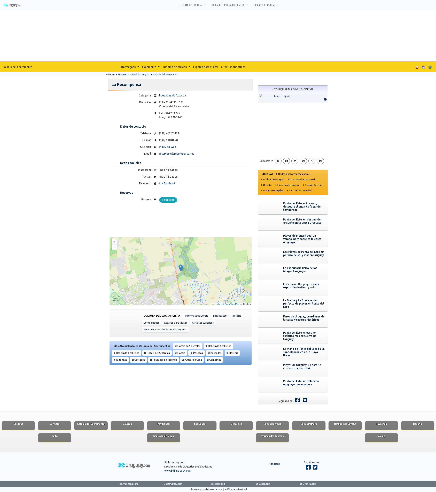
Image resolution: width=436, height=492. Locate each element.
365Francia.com (308, 483)
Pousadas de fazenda (172, 95)
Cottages (139, 359)
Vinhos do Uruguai (273, 179)
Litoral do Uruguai (139, 74)
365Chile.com (263, 483)
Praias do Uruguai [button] (265, 5)
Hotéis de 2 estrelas (158, 352)
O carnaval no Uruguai (302, 179)
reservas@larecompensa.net (176, 153)
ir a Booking (168, 200)
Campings (215, 359)
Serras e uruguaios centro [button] (228, 5)
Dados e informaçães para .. (294, 174)
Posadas (198, 352)
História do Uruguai (288, 185)
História (236, 315)
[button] (180, 267)
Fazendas (121, 359)
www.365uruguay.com (177, 470)
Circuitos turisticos (233, 67)
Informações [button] (128, 67)
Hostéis (233, 352)
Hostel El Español (282, 95)
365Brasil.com (218, 483)
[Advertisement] (218, 36)
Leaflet (217, 303)
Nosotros (274, 463)
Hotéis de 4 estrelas (219, 346)
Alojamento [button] (149, 67)
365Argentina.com (128, 483)
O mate (267, 185)
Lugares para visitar (205, 67)
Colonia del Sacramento (17, 67)
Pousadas (215, 352)
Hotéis (181, 352)
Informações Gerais (196, 315)
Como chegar (151, 322)
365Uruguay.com (173, 483)
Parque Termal (313, 185)
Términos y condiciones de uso (205, 489)
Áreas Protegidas (273, 190)
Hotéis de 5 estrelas (188, 346)
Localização (220, 315)
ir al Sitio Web (167, 146)
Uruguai (122, 74)
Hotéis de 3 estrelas (127, 352)
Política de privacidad (236, 489)
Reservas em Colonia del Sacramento (165, 329)
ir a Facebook (167, 183)
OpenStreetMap (232, 303)
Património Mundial (300, 190)
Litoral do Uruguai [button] (191, 5)
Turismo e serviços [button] (175, 67)
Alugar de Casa (193, 359)
